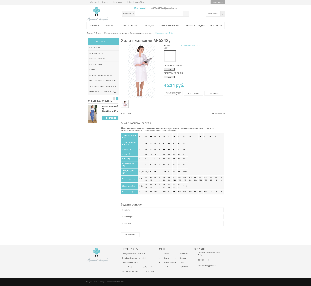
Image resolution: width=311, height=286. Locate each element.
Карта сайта (184, 267)
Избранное (93, 2)
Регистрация (117, 2)
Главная (166, 254)
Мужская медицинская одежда (103, 92)
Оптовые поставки (97, 59)
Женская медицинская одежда (102, 86)
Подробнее (111, 118)
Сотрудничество (96, 53)
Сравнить (105, 2)
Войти (129, 2)
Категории (127, 13)
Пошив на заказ (96, 64)
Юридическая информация (100, 75)
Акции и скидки (169, 262)
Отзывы (92, 70)
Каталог (166, 258)
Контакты (139, 8)
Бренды (166, 267)
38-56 (169, 77)
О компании (94, 48)
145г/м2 (169, 69)
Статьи (182, 262)
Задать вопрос (217, 2)
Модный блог (139, 2)
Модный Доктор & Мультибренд (102, 81)
